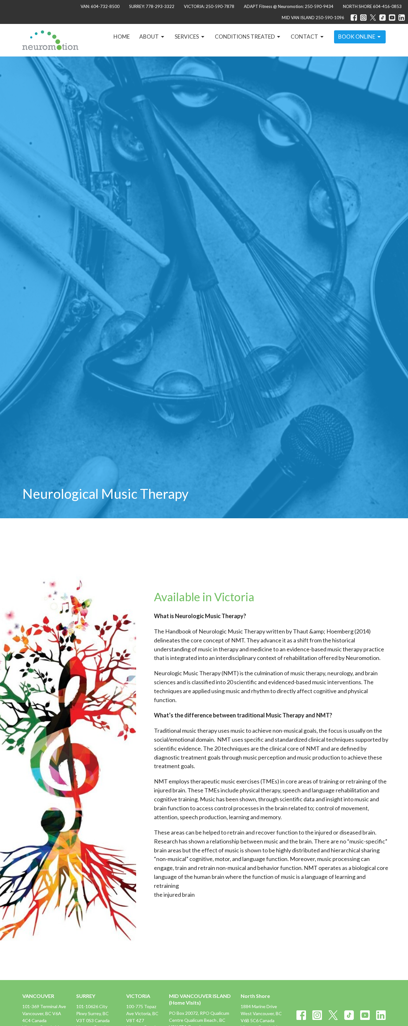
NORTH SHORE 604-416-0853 (372, 6)
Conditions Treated (245, 36)
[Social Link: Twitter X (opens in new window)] (373, 17)
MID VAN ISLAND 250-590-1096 (313, 17)
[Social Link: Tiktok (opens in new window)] (382, 17)
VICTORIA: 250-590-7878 (209, 6)
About (149, 36)
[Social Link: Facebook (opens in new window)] (354, 17)
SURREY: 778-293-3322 (151, 6)
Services (187, 36)
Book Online (356, 36)
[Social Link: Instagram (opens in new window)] (363, 17)
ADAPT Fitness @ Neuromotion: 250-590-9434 (288, 6)
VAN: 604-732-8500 (100, 6)
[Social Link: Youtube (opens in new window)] (392, 17)
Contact (304, 36)
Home (121, 36)
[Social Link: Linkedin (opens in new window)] (401, 17)
